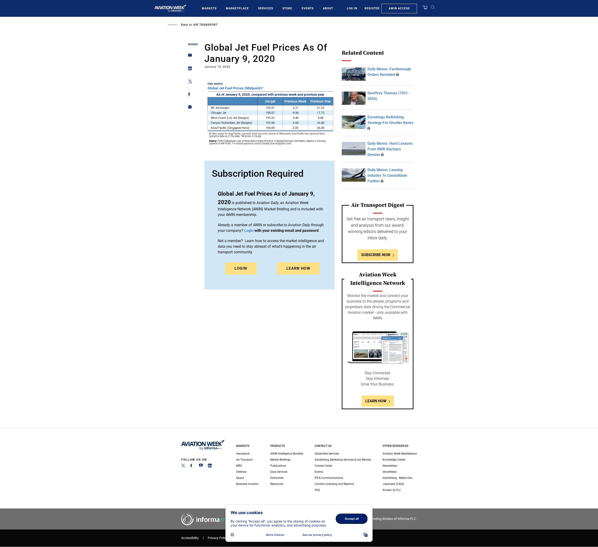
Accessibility (190, 538)
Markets (209, 8)
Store (287, 8)
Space (240, 478)
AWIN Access (399, 8)
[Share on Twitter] (188, 82)
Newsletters (390, 465)
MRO (239, 465)
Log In (352, 8)
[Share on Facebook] (188, 95)
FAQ (317, 490)
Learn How (298, 268)
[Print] (188, 108)
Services (265, 8)
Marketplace (237, 8)
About (328, 8)
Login (241, 268)
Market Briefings (280, 459)
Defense (241, 471)
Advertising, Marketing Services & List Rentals (343, 459)
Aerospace (242, 453)
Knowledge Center (394, 459)
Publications (278, 465)
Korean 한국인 (392, 490)
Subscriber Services (327, 453)
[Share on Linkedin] (188, 69)
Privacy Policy (218, 538)
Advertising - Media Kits (397, 478)
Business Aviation (247, 484)
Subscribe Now (375, 255)
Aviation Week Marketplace (400, 453)
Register (372, 8)
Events (307, 8)
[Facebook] (192, 466)
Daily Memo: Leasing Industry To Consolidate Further (387, 175)
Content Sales (323, 465)
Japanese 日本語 (393, 484)
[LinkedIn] (210, 466)
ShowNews (390, 471)
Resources (276, 484)
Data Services (278, 471)
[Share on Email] (188, 57)
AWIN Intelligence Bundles (286, 453)
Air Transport (205, 24)
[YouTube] (201, 466)
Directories (277, 478)
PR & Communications (329, 478)
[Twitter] (183, 466)
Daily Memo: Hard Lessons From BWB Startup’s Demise (390, 149)
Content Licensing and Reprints (334, 484)
